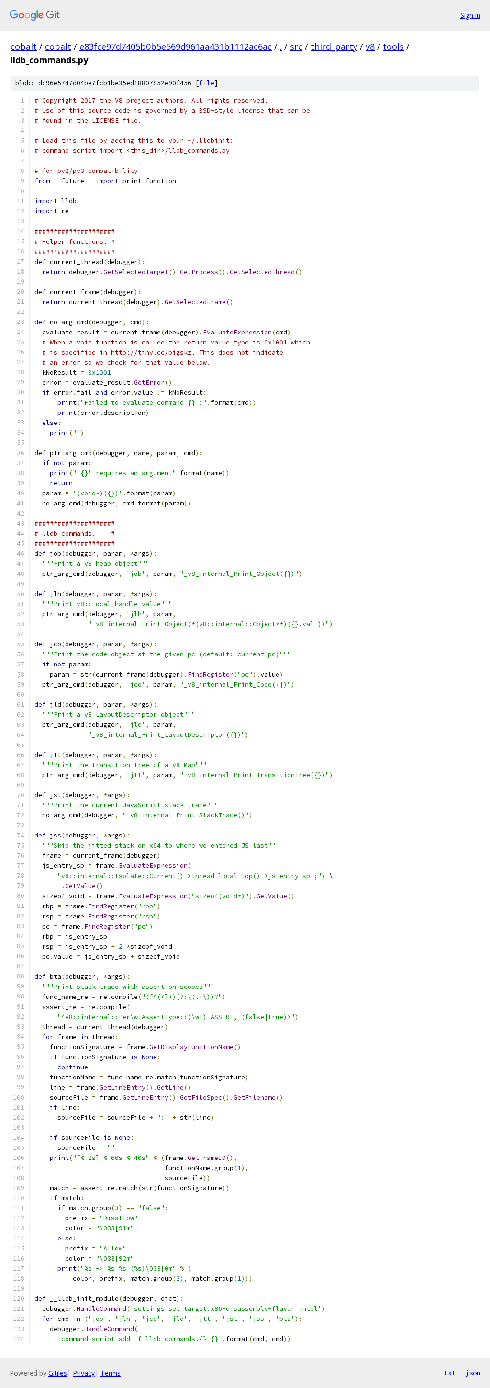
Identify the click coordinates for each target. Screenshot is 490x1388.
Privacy (84, 1372)
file (206, 83)
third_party (334, 46)
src (296, 46)
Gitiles (57, 1372)
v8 (370, 46)
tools (393, 46)
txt (450, 1372)
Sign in (470, 15)
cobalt (24, 46)
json (472, 1372)
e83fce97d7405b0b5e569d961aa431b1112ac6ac (175, 46)
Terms (110, 1372)
